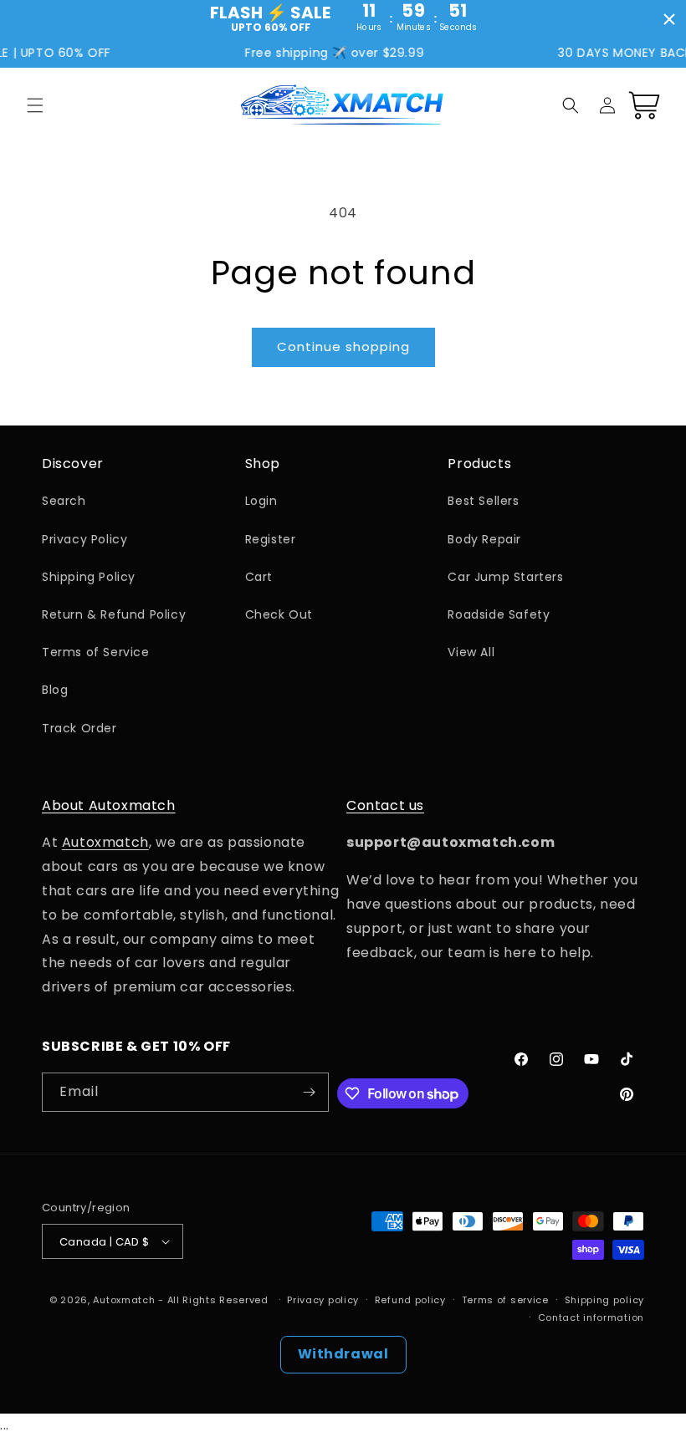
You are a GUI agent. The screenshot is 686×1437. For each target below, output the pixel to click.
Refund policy (410, 1300)
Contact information (591, 1317)
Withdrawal (343, 1353)
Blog (55, 689)
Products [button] (479, 464)
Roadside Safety (499, 614)
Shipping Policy (89, 576)
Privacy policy (323, 1300)
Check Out (279, 614)
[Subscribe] (309, 1092)
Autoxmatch (105, 842)
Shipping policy (605, 1300)
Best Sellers (483, 500)
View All (471, 652)
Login (261, 500)
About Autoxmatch (109, 805)
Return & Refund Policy (114, 614)
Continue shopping (343, 346)
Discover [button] (73, 464)
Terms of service (505, 1300)
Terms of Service (96, 652)
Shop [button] (262, 464)
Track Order (79, 728)
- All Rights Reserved (214, 1300)
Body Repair (484, 539)
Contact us (385, 805)
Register (270, 539)
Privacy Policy (84, 539)
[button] (35, 105)
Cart (259, 576)
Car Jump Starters (505, 576)
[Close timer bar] (669, 19)
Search (64, 500)
